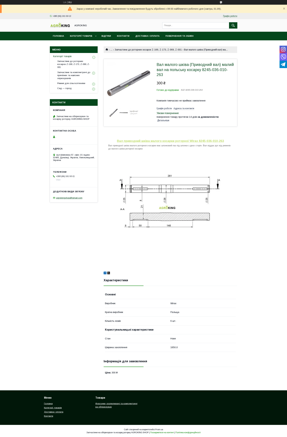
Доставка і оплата (147, 36)
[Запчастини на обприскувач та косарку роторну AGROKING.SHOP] (60, 27)
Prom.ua (159, 429)
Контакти (123, 36)
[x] (108, 273)
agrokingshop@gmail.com (69, 198)
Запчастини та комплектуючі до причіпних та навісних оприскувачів (73, 75)
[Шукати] (233, 25)
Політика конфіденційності (188, 432)
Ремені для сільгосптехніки (71, 83)
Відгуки (106, 36)
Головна (58, 36)
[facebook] (105, 273)
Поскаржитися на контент (162, 432)
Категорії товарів (81, 36)
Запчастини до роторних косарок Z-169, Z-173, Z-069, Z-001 (148, 49)
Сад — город (64, 88)
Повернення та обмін (179, 36)
